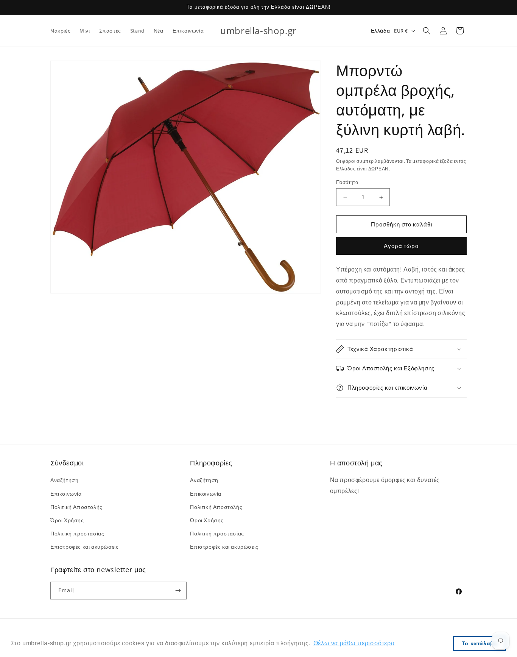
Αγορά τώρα (401, 246)
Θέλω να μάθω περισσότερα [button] (353, 643)
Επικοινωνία (66, 493)
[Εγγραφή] (178, 590)
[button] (426, 30)
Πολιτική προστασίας (77, 533)
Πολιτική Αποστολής (76, 507)
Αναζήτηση (64, 480)
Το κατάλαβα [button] (480, 643)
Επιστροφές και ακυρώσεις (84, 546)
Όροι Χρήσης (67, 520)
